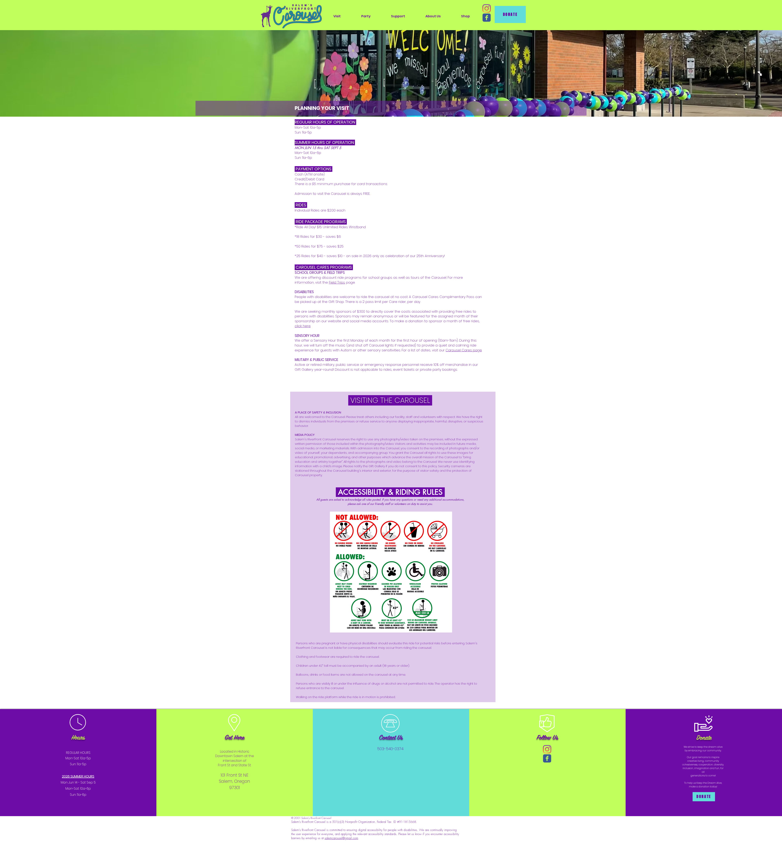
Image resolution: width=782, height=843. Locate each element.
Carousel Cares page (464, 350)
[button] (337, 16)
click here (303, 325)
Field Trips (337, 282)
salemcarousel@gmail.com (341, 838)
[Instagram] (486, 8)
